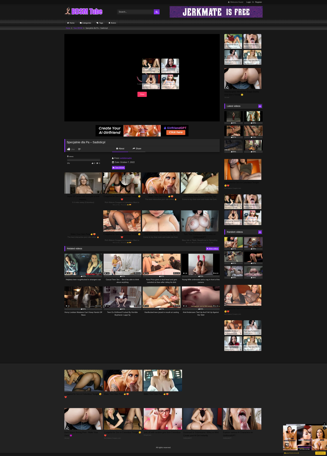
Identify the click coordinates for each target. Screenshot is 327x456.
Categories (86, 23)
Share (138, 148)
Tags (101, 23)
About (121, 148)
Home (72, 23)
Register (258, 2)
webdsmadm (126, 158)
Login (248, 2)
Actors (113, 23)
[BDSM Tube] (83, 12)
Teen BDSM (77, 28)
